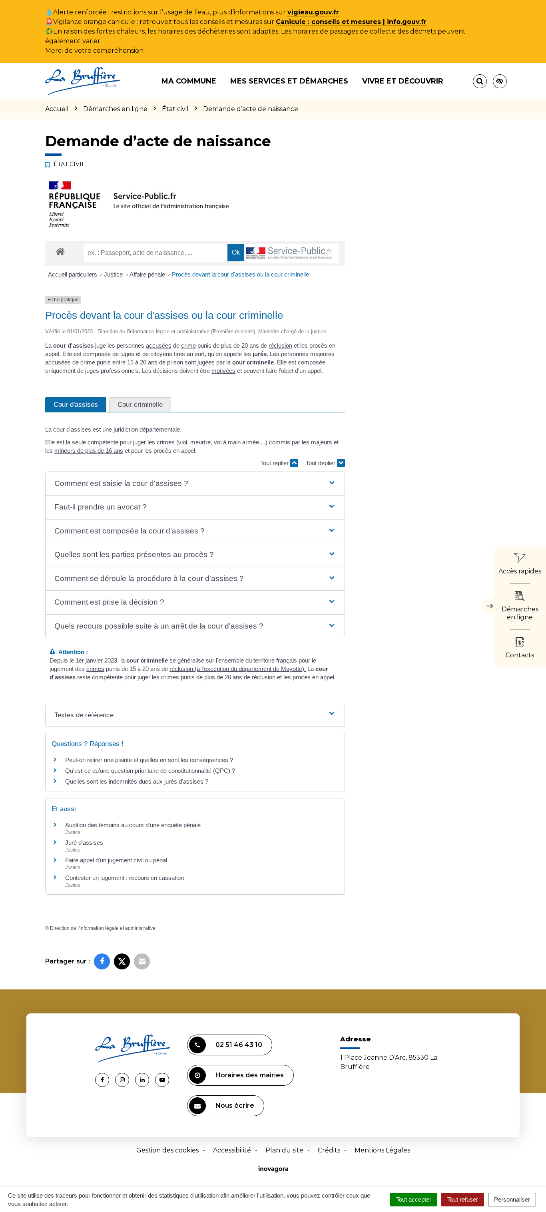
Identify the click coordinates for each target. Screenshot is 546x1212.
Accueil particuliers (73, 274)
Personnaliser (512, 1199)
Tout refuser (462, 1199)
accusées (158, 345)
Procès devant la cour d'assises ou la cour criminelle (240, 274)
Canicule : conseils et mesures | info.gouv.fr (351, 22)
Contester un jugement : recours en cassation (124, 877)
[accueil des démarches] (60, 251)
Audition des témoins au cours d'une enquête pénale (133, 825)
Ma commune (188, 81)
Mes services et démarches (289, 81)
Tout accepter (413, 1199)
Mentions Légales (382, 1150)
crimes (95, 668)
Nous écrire (234, 1105)
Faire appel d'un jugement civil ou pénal (116, 860)
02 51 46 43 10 (238, 1045)
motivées (223, 370)
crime (188, 345)
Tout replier (275, 463)
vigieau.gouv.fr (313, 12)
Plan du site (284, 1150)
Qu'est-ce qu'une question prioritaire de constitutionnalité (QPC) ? (150, 770)
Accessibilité (232, 1150)
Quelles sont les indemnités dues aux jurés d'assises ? (136, 781)
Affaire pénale (148, 274)
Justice (114, 274)
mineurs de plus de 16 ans (88, 450)
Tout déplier (321, 463)
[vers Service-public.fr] (289, 253)
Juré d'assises (84, 842)
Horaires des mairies (249, 1075)
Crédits (329, 1150)
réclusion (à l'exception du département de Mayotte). (237, 668)
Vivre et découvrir (402, 81)
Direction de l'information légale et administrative (102, 928)
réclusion (280, 345)
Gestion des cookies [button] (167, 1150)
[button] (194, 484)
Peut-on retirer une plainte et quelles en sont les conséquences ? (149, 759)
